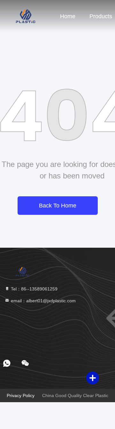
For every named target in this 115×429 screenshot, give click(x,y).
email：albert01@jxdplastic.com (43, 300)
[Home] (26, 16)
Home (67, 16)
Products (100, 16)
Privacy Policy (20, 395)
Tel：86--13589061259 (33, 288)
